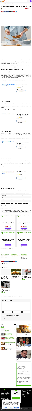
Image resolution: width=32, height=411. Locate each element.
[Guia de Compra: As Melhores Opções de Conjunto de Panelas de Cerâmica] (5, 269)
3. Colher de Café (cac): (22, 373)
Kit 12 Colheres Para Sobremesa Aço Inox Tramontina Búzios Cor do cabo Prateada (23, 378)
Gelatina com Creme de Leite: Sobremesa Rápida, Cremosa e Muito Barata (10, 338)
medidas (8, 263)
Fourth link (23, 396)
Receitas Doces (7, 344)
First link (23, 393)
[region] (11, 404)
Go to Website (21, 91)
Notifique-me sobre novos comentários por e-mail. (11, 315)
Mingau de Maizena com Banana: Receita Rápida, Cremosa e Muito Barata (10, 343)
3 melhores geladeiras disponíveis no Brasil (8, 334)
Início (1, 3)
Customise (5, 407)
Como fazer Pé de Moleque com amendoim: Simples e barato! (5, 255)
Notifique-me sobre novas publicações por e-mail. (11, 316)
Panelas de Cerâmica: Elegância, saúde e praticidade (15, 255)
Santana (4, 8)
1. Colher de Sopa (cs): (21, 366)
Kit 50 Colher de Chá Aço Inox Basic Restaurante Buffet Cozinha (24, 240)
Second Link (23, 394)
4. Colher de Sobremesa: (22, 376)
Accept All (16, 407)
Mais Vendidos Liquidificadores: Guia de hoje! (26, 277)
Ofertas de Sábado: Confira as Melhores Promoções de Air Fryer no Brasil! (5, 290)
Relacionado (20, 383)
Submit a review (31, 1)
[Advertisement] (16, 19)
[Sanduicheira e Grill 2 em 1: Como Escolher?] (16, 269)
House (6, 331)
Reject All (11, 407)
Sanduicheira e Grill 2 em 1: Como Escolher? (15, 277)
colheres (5, 263)
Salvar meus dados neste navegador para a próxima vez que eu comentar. (14, 314)
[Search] (25, 1)
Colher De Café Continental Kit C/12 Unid (8, 223)
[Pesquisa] (15, 324)
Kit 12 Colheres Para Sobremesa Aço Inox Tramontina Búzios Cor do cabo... (24, 223)
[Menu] (1, 1)
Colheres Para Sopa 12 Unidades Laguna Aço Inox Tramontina (8, 240)
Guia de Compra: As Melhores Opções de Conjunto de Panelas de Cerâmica (5, 278)
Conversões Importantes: (22, 379)
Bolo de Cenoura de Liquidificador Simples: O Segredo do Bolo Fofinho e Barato (24, 255)
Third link (23, 395)
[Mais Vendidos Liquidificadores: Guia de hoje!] (26, 269)
